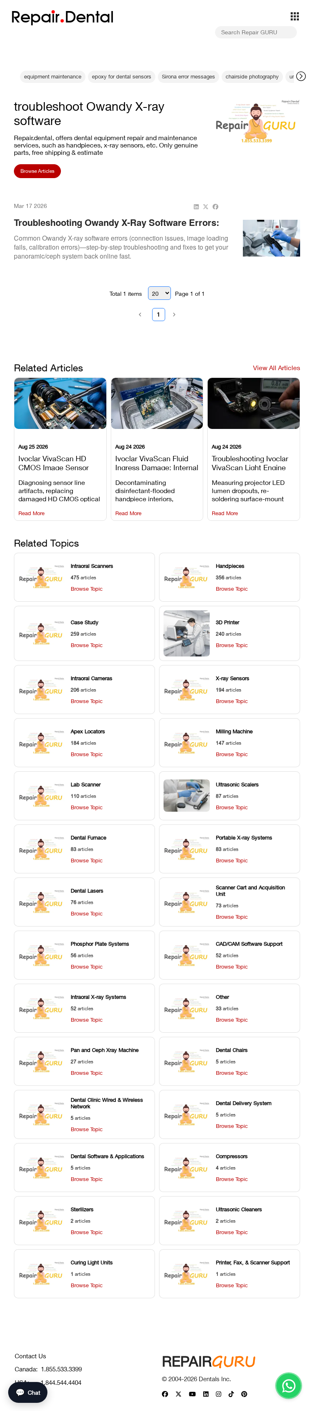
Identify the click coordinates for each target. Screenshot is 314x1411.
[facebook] (215, 207)
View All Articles (276, 367)
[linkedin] (196, 207)
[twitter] (206, 207)
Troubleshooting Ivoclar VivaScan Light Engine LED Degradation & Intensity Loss (250, 462)
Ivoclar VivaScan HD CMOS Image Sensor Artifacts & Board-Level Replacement (56, 462)
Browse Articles (37, 171)
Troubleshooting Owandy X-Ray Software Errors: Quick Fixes (116, 228)
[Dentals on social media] (165, 1394)
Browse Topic (87, 589)
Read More (31, 513)
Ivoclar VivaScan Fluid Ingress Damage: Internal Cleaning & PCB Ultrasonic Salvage (156, 462)
